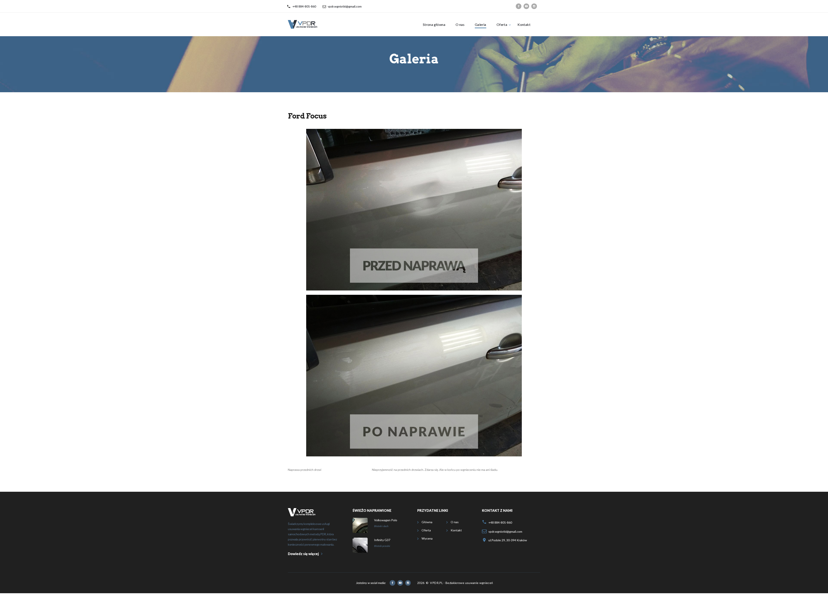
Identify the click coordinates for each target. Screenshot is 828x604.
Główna (427, 522)
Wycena (427, 538)
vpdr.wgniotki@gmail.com (345, 6)
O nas (460, 24)
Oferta (502, 24)
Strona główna (434, 24)
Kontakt (524, 24)
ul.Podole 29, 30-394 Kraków (507, 540)
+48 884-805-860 (304, 6)
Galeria (480, 24)
